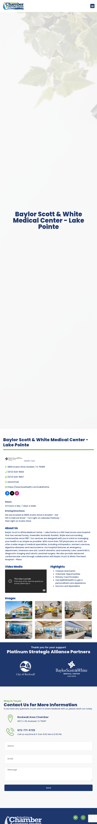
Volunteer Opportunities (67, 574)
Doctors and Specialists (67, 586)
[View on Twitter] (12, 494)
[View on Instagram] (17, 494)
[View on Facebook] (7, 494)
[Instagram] (83, 816)
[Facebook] (75, 816)
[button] (92, 6)
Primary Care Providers (67, 577)
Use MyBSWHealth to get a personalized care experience (70, 582)
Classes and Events (65, 571)
